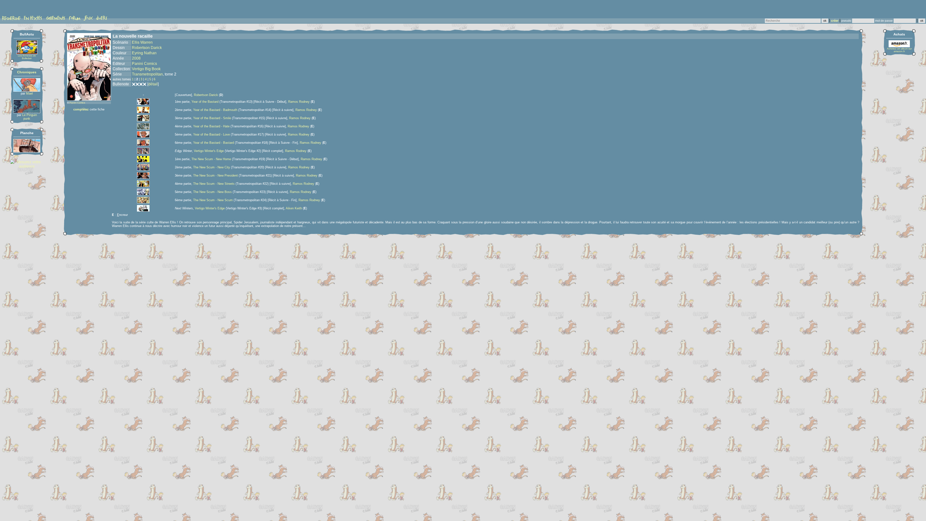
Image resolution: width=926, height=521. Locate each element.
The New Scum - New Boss (212, 192)
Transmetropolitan (147, 74)
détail (153, 84)
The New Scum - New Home (211, 159)
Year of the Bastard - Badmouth (215, 110)
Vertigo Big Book (146, 69)
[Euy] (26, 90)
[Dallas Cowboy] (26, 112)
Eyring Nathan (144, 53)
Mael (29, 93)
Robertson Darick (147, 48)
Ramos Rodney (299, 101)
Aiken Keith (294, 208)
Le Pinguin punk (29, 116)
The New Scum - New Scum (213, 200)
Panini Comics (77, 102)
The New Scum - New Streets (214, 183)
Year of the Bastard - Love (211, 134)
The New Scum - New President (215, 175)
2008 (136, 58)
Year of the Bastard (204, 101)
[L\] (26, 151)
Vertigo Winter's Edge (209, 151)
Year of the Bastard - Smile (212, 118)
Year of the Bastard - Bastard (213, 142)
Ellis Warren (142, 42)
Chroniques (26, 72)
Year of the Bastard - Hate (211, 126)
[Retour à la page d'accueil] (20, 9)
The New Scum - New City (211, 167)
